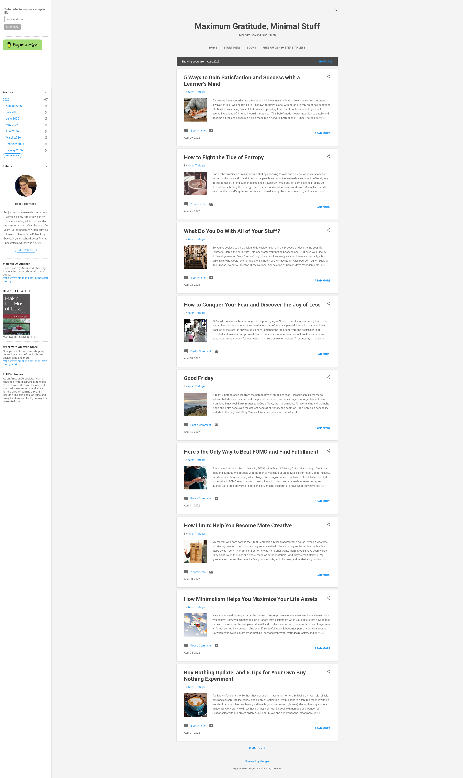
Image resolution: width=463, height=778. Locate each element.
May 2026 (12, 125)
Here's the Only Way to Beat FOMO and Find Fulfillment (251, 452)
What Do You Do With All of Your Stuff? (232, 231)
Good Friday (198, 378)
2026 (6, 99)
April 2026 (12, 131)
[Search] (335, 9)
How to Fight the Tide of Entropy (224, 157)
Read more (322, 133)
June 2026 (12, 118)
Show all (325, 61)
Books (251, 47)
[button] (328, 76)
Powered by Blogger (257, 761)
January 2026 (14, 150)
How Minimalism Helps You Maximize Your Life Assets (250, 599)
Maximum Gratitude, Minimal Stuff (257, 26)
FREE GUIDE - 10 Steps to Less (284, 47)
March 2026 (13, 137)
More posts (257, 747)
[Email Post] (211, 132)
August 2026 (14, 106)
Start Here (232, 47)
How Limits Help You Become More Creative (238, 525)
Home (213, 47)
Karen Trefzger (25, 204)
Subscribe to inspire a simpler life (24, 11)
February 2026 (15, 144)
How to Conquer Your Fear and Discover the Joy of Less (252, 304)
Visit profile (26, 250)
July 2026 (12, 112)
